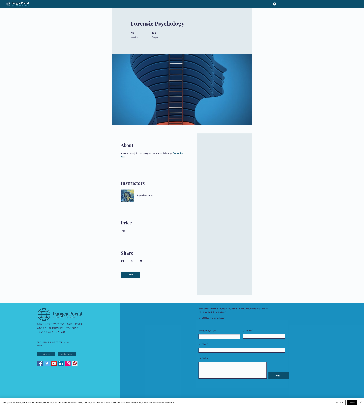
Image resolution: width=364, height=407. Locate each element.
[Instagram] (68, 363)
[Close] (360, 402)
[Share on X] (131, 261)
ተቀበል (352, 402)
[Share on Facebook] (122, 261)
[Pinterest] (74, 363)
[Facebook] (40, 363)
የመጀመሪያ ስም (207, 330)
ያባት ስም (248, 330)
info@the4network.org (211, 317)
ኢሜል (202, 344)
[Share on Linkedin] (140, 261)
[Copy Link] (150, 261)
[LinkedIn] (61, 363)
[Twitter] (47, 363)
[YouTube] (54, 363)
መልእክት (204, 358)
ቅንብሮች (339, 402)
